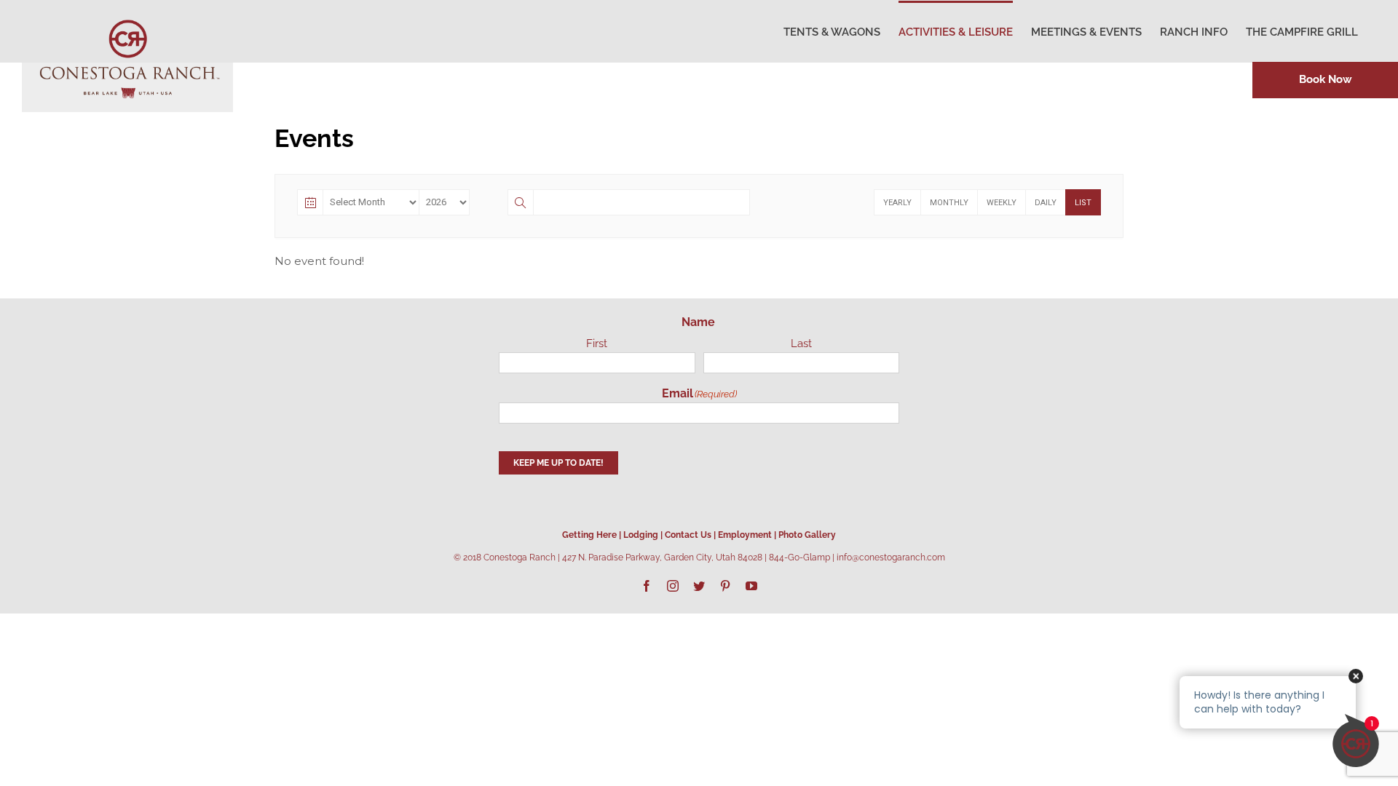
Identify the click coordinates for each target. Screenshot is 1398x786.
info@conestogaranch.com (891, 557)
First (596, 343)
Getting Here (589, 535)
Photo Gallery (807, 535)
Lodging (640, 535)
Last (801, 343)
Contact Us (688, 535)
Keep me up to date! (558, 463)
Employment (745, 535)
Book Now (1325, 79)
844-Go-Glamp (799, 557)
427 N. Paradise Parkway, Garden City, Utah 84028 (662, 557)
